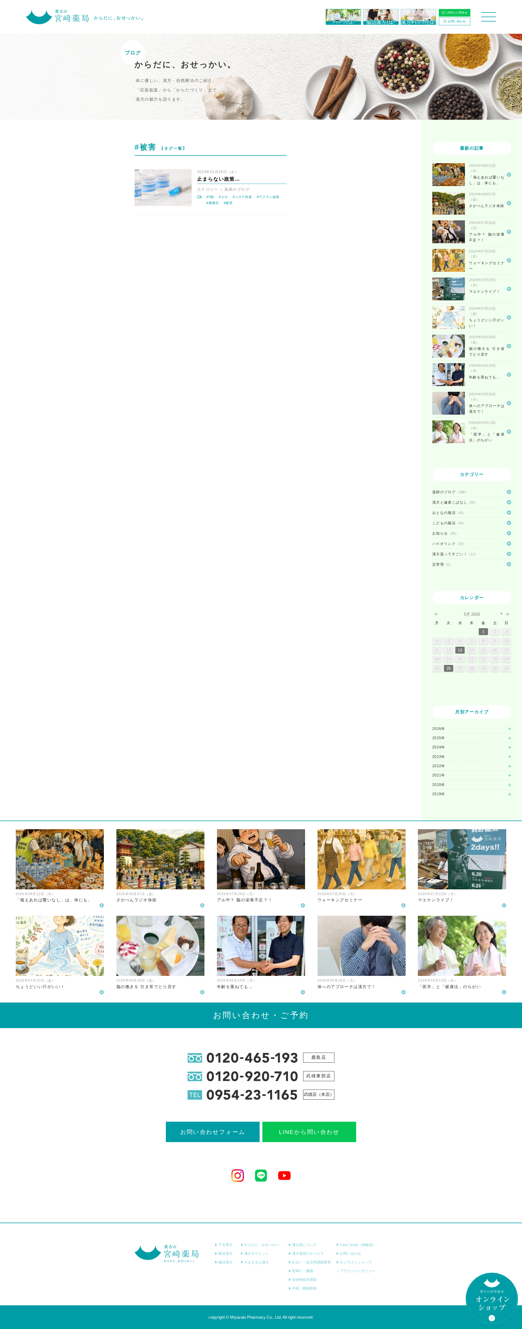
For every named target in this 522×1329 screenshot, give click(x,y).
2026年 (438, 729)
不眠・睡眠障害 (304, 1288)
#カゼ (223, 197)
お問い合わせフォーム (212, 1132)
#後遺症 (212, 203)
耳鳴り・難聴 (302, 1271)
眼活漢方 (225, 1253)
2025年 (438, 738)
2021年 (438, 775)
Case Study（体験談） (358, 1245)
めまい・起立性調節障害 (311, 1262)
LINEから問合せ (457, 12)
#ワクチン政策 (268, 197)
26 (448, 668)
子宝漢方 (225, 1245)
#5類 (210, 197)
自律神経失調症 (304, 1280)
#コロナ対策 (242, 197)
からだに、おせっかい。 (263, 1245)
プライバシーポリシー (357, 1271)
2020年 (438, 785)
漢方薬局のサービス (308, 1253)
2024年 (438, 747)
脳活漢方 (225, 1262)
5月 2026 (472, 614)
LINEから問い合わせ (309, 1132)
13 (460, 650)
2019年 (438, 794)
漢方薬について (304, 1245)
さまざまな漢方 (256, 1262)
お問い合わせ (457, 21)
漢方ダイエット (256, 1253)
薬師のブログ (237, 189)
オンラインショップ (356, 1262)
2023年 (438, 757)
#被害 (228, 203)
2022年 (438, 766)
